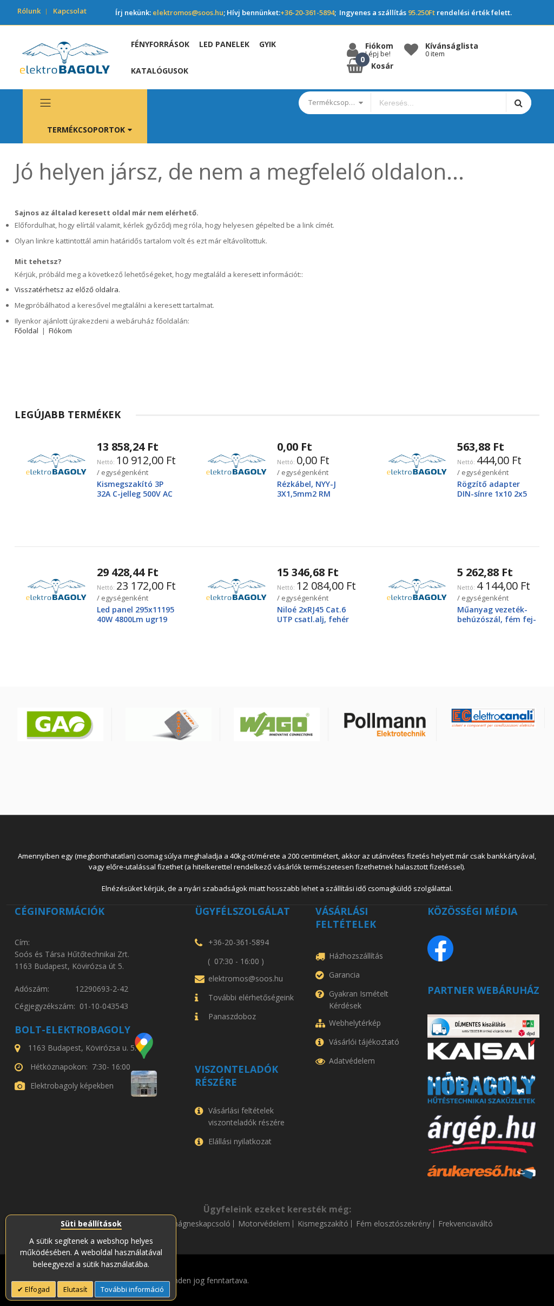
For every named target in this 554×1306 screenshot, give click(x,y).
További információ (132, 1289)
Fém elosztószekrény (393, 1224)
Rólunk (29, 11)
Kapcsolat (70, 11)
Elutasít (75, 1289)
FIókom (60, 330)
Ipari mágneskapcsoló (192, 1224)
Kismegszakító (323, 1224)
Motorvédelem (264, 1224)
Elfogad (36, 1289)
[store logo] (65, 58)
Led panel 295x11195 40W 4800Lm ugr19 (135, 614)
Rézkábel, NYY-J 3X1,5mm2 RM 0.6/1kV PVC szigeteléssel (306, 499)
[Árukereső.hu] (483, 1172)
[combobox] (438, 102)
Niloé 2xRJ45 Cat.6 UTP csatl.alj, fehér (313, 614)
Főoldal (26, 330)
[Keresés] (518, 102)
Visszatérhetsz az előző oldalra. (67, 289)
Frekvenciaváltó (465, 1224)
